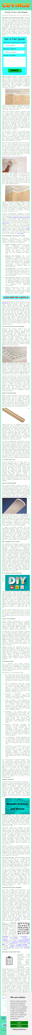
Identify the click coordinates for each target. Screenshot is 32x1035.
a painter (11, 946)
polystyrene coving (8, 987)
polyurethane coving (23, 967)
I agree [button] (19, 1022)
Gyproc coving (6, 521)
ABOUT (20, 9)
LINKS (16, 9)
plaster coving (25, 759)
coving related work (24, 989)
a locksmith (26, 946)
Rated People (5, 222)
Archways (12, 834)
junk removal (14, 937)
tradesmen (4, 949)
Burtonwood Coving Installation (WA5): (13, 17)
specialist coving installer (10, 175)
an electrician (13, 942)
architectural (26, 871)
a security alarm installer (20, 941)
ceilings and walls (17, 80)
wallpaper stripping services (18, 945)
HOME (13, 9)
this (8, 615)
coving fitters (10, 317)
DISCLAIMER (28, 9)
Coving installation (8, 301)
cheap (13, 205)
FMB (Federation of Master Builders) (19, 217)
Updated (3, 1018)
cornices (27, 153)
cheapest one (20, 204)
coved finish (24, 136)
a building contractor (23, 940)
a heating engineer (21, 944)
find (7, 889)
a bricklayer (23, 936)
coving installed (20, 28)
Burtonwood (5, 302)
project (12, 920)
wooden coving (10, 396)
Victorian (4, 108)
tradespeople (12, 930)
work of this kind (16, 179)
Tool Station (20, 233)
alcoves (20, 851)
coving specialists (7, 313)
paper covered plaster (14, 85)
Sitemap (3, 1017)
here (18, 917)
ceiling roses (22, 152)
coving (28, 492)
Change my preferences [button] (19, 1029)
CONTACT (23, 9)
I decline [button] (19, 1026)
